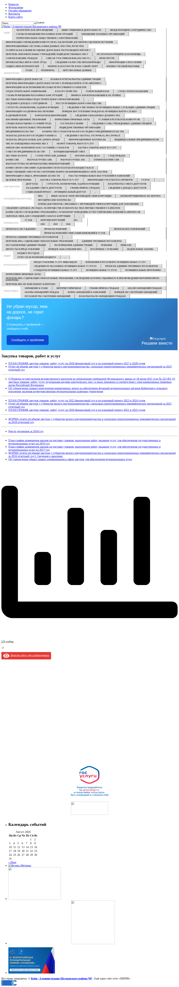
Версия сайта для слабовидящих (29, 655)
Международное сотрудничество (130, 30)
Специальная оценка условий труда (28, 123)
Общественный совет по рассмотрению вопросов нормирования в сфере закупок (57, 172)
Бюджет (7, 256)
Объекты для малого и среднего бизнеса (31, 135)
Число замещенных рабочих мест (27, 143)
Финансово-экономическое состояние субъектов (37, 147)
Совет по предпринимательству (25, 151)
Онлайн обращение (20, 10)
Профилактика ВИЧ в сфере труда (26, 62)
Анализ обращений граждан (144, 288)
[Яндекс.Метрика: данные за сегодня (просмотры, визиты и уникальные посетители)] (19, 865)
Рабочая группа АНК (39, 160)
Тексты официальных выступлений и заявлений (99, 176)
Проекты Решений (55, 229)
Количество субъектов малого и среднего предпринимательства (83, 131)
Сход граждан (116, 156)
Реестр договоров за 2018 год (25, 431)
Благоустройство (66, 91)
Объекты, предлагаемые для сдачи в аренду (33, 139)
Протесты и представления (23, 249)
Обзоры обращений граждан (42, 292)
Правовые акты (11, 222)
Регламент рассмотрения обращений (47, 296)
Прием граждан (11, 291)
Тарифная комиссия (106, 160)
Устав (28, 220)
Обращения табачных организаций (102, 34)
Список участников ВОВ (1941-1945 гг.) (68, 58)
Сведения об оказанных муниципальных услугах (65, 266)
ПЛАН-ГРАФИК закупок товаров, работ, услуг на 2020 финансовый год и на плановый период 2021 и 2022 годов (76, 409)
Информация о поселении (125, 62)
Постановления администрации (26, 245)
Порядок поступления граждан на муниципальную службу (99, 111)
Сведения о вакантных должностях (97, 115)
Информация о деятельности (24, 79)
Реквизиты (47, 70)
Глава (29, 70)
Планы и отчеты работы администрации (76, 79)
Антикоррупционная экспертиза (140, 196)
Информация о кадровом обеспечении (30, 111)
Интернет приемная (68, 288)
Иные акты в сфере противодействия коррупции (81, 196)
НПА (40, 196)
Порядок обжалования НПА (65, 249)
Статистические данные (50, 156)
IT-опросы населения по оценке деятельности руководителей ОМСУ (48, 50)
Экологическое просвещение (34, 30)
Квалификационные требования (26, 119)
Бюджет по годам (28, 253)
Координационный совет (69, 151)
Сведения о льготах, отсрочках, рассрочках (92, 135)
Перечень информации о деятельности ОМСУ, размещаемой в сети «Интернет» (54, 83)
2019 (55, 224)
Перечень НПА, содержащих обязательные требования (39, 241)
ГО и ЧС (145, 180)
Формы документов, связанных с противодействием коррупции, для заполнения (88, 204)
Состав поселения (71, 123)
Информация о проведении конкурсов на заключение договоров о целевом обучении (59, 42)
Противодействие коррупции (18, 198)
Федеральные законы (140, 249)
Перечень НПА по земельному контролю (30, 284)
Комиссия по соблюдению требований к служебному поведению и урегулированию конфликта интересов (73, 212)
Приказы (126, 245)
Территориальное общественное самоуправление (47, 38)
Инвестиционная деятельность (81, 30)
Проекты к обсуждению (21, 229)
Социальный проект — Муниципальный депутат (56, 192)
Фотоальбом (15, 7)
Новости (13, 4)
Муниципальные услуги (15, 264)
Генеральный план (97, 91)
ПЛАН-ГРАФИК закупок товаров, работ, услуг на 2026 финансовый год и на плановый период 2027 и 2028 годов (76, 363)
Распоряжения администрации (73, 245)
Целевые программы (18, 180)
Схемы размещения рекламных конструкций (44, 34)
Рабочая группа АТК (72, 160)
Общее (7, 32)
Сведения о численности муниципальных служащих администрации (111, 107)
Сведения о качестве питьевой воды (78, 62)
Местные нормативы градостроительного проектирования (43, 99)
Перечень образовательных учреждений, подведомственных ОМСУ (47, 54)
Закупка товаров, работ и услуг (97, 147)
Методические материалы (54, 200)
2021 (75, 220)
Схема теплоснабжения (133, 91)
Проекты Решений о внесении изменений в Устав (74, 233)
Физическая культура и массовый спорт (73, 66)
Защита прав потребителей (22, 66)
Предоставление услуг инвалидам (55, 262)
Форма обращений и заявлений (86, 292)
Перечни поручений (53, 220)
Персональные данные (77, 70)
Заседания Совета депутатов (44, 188)
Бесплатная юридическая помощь (119, 54)
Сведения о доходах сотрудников (26, 103)
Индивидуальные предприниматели (136, 139)
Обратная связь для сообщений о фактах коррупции (38, 216)
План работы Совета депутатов (127, 184)
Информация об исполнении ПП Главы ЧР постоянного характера (46, 87)
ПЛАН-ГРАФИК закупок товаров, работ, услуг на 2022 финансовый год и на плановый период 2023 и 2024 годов (76, 400)
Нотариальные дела (87, 156)
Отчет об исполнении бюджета (36, 257)
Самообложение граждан (21, 58)
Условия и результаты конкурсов (119, 119)
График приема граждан (104, 288)
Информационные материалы (87, 139)
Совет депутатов (12, 186)
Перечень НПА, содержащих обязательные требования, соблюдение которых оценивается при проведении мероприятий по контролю (82, 279)
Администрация (11, 73)
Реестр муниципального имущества (79, 103)
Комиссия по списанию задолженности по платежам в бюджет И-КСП (50, 168)
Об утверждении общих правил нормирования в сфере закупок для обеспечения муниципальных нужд (70, 459)
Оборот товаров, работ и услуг (75, 143)
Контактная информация (51, 115)
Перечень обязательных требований (28, 127)
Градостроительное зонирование (26, 91)
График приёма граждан (85, 188)
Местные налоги (16, 156)
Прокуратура (106, 58)
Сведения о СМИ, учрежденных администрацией (122, 123)
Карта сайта (15, 16)
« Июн (12, 862)
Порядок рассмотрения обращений (135, 292)
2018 (68, 224)
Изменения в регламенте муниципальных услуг (115, 262)
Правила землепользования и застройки (96, 95)
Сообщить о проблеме (27, 340)
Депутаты (32, 184)
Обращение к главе (36, 288)
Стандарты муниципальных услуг (55, 270)
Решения (106, 245)
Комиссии (12, 160)
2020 (43, 224)
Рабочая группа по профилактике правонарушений (38, 164)
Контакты (14, 13)
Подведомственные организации (80, 127)
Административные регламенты (102, 241)
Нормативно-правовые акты (72, 119)
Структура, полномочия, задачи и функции (32, 107)
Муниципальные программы (143, 270)
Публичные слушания (104, 249)
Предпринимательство (20, 131)
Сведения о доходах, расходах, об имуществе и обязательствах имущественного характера (63, 208)
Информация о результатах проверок (110, 180)
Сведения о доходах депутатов (127, 188)
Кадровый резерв (16, 115)
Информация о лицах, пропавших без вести (33, 176)
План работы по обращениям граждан (102, 296)
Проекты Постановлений (129, 229)
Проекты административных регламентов (32, 237)
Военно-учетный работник (122, 66)
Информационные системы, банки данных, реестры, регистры (45, 46)
